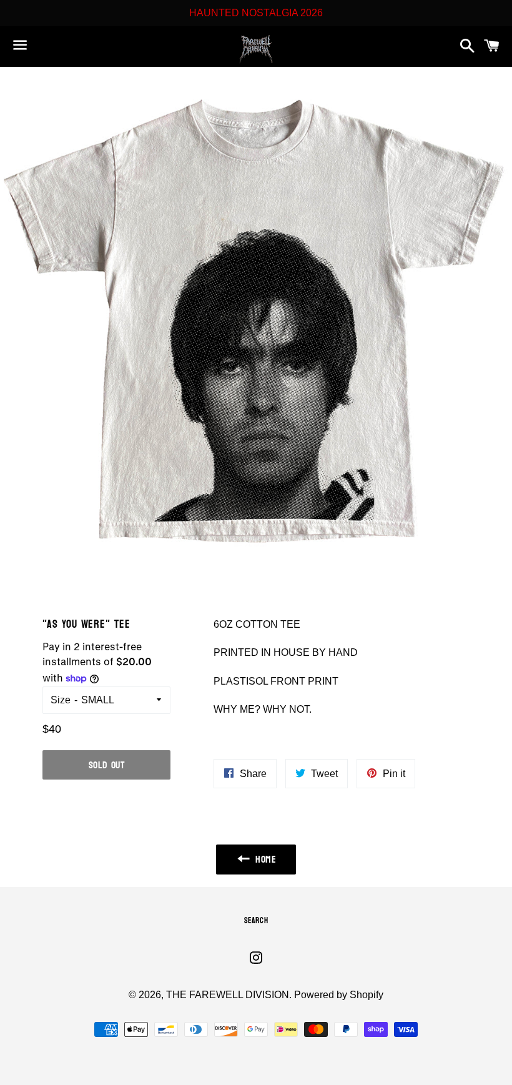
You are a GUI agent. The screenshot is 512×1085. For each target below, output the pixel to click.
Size (61, 700)
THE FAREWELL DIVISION (227, 994)
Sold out (107, 765)
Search (256, 920)
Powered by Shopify (338, 994)
